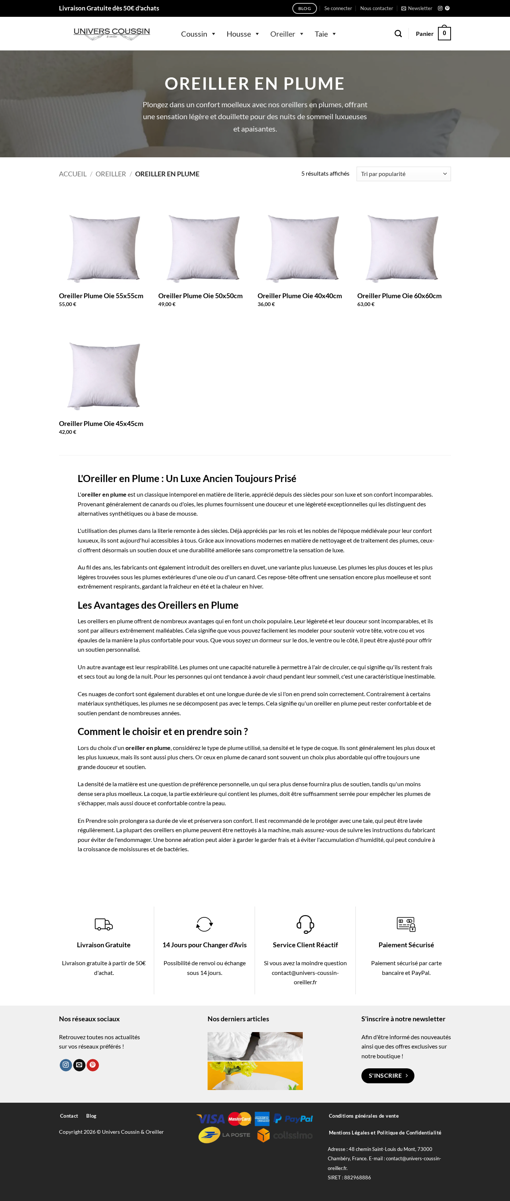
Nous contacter (376, 8)
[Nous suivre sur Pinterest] (447, 8)
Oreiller (282, 33)
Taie (321, 33)
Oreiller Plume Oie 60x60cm (399, 295)
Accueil (73, 174)
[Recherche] (398, 33)
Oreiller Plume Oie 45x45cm (101, 423)
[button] (338, 8)
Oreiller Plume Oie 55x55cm (101, 295)
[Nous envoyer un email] (79, 1065)
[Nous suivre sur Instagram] (440, 8)
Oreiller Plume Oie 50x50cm (200, 295)
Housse (239, 33)
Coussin (194, 33)
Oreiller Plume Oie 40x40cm (300, 295)
